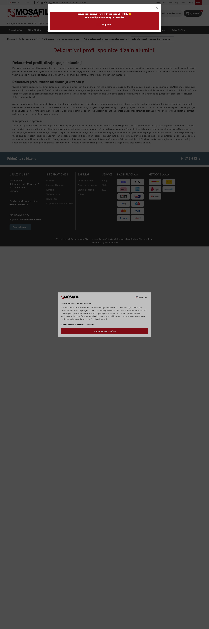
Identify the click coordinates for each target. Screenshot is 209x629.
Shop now (106, 24)
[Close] (157, 8)
